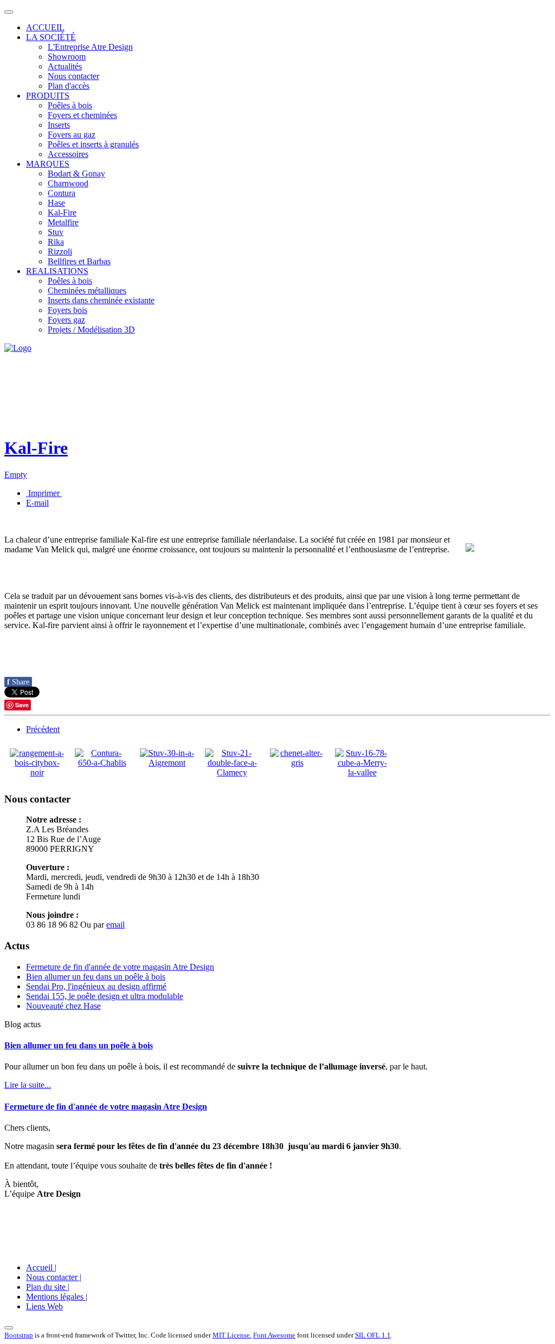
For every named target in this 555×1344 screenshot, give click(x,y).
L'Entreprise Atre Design (90, 46)
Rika (56, 241)
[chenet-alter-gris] (297, 762)
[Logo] (17, 348)
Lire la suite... (27, 1084)
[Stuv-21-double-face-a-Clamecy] (232, 772)
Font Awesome (274, 1335)
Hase (56, 202)
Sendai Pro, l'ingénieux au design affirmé (96, 986)
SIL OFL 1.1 (373, 1335)
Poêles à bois (70, 105)
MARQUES (47, 163)
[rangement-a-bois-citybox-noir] (37, 772)
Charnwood (68, 183)
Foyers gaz (66, 319)
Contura (61, 193)
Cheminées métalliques (87, 290)
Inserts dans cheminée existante (101, 300)
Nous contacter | (53, 1277)
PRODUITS (47, 95)
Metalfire (63, 222)
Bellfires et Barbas (79, 261)
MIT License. (231, 1335)
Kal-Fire (62, 212)
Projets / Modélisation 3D (91, 329)
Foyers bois (67, 310)
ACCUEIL (45, 27)
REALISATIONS (57, 271)
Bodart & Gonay (76, 173)
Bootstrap (18, 1335)
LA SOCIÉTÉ (51, 37)
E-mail (37, 502)
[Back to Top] (8, 1327)
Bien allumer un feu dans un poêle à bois (95, 976)
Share (18, 682)
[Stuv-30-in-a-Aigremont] (167, 762)
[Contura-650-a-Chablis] (102, 762)
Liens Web (44, 1306)
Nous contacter (73, 76)
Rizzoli (60, 251)
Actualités (65, 66)
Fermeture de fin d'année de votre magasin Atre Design (120, 966)
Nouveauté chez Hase (63, 1005)
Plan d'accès (68, 85)
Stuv (55, 232)
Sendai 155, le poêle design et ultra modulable (104, 996)
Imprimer (44, 493)
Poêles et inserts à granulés (93, 144)
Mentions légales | (56, 1296)
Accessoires (68, 154)
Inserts (59, 124)
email (115, 924)
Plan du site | (47, 1286)
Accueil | (41, 1267)
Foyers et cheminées (82, 115)
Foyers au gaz (71, 134)
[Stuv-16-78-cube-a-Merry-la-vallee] (362, 772)
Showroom (67, 56)
